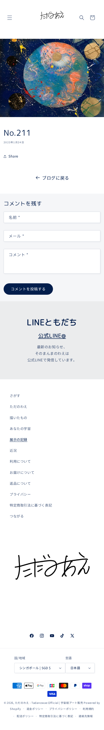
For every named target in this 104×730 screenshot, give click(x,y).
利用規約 (88, 709)
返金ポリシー (35, 709)
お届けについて (22, 472)
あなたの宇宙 (20, 428)
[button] (9, 17)
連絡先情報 (86, 716)
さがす (15, 395)
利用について (20, 461)
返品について (20, 483)
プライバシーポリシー (63, 709)
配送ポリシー (25, 716)
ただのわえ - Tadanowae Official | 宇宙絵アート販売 (49, 703)
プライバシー (20, 494)
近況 (13, 450)
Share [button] (13, 156)
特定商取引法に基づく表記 (31, 505)
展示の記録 (18, 439)
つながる (17, 516)
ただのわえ (18, 406)
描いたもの (18, 417)
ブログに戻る (55, 178)
